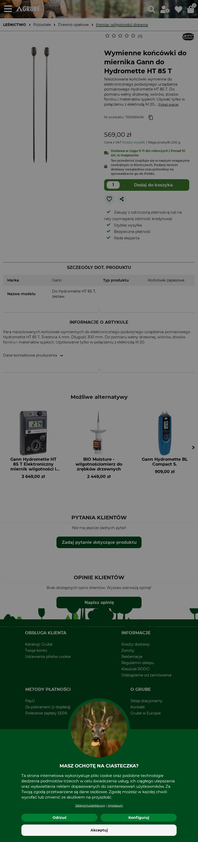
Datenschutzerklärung (90, 805)
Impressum (115, 805)
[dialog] (99, 421)
